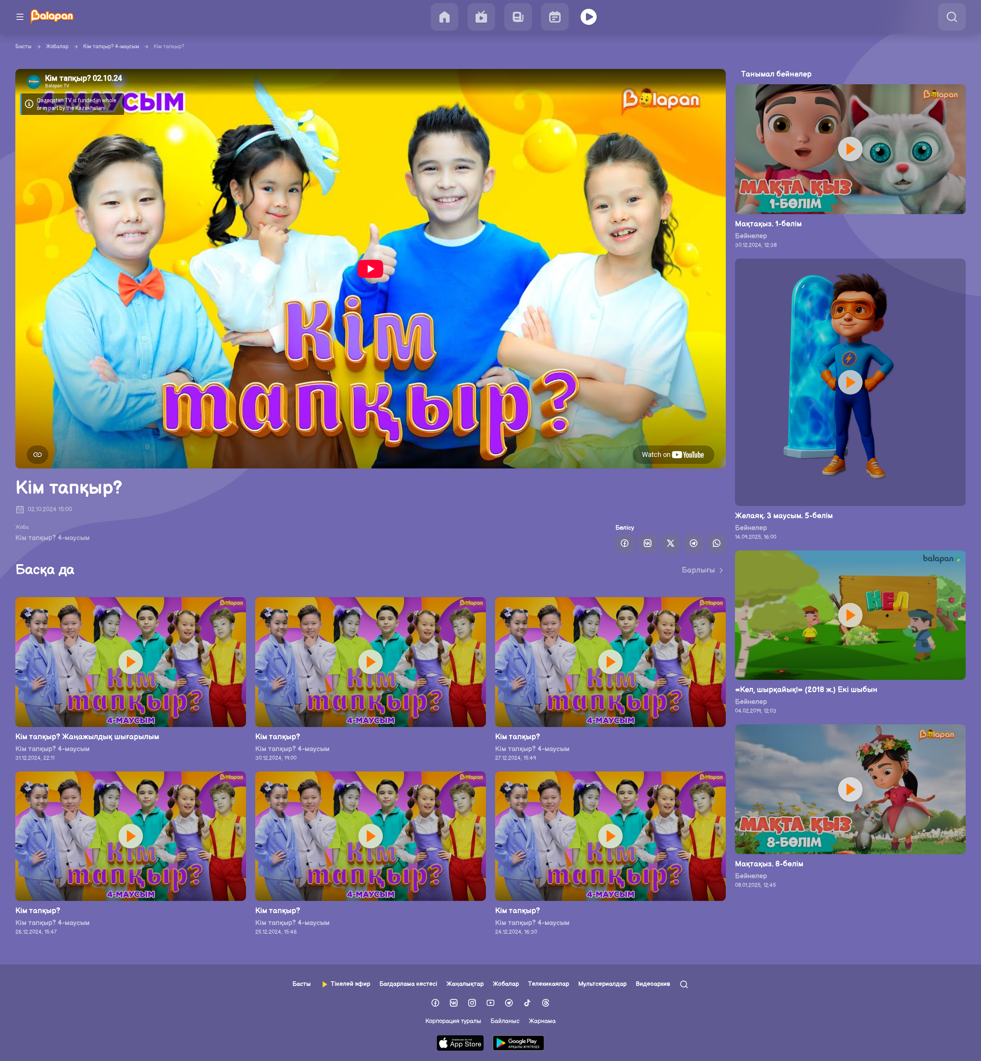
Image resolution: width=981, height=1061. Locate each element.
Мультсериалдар (602, 984)
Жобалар (57, 46)
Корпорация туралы (453, 1021)
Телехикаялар (548, 984)
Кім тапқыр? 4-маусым (111, 46)
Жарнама (542, 1021)
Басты (23, 46)
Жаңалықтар (465, 984)
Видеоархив (653, 984)
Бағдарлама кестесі (408, 984)
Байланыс (505, 1021)
